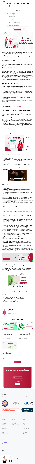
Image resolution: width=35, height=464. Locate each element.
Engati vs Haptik (25, 425)
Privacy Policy (31, 461)
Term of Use (27, 461)
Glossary (24, 419)
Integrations (14, 423)
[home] (4, 1)
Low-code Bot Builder (15, 418)
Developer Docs (25, 432)
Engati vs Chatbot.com (26, 428)
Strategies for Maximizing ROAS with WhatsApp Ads (14, 14)
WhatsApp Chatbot (4, 428)
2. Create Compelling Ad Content (12, 17)
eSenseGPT (25, 227)
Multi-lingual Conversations (15, 424)
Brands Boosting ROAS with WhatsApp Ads (13, 25)
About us (3, 439)
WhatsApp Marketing (4, 429)
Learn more (6, 460)
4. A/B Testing (10, 20)
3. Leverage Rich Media (11, 19)
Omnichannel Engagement (5, 433)
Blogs (24, 418)
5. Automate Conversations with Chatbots (14, 22)
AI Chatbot (3, 432)
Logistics (3, 425)
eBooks (24, 420)
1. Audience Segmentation (11, 16)
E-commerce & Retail (4, 418)
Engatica (24, 423)
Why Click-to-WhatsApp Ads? (11, 13)
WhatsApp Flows (9, 221)
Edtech (3, 420)
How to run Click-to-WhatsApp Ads (15, 106)
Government (3, 424)
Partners (3, 444)
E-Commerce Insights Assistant (6, 436)
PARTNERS (3, 450)
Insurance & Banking (4, 423)
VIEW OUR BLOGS (17, 361)
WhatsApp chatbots (17, 215)
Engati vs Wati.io (25, 427)
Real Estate (3, 419)
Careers (4, 442)
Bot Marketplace (25, 433)
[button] (33, 1)
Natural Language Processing (16, 420)
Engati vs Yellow (25, 424)
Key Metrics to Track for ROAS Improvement (13, 23)
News (2, 443)
